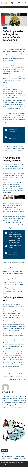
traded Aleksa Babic (19, 333)
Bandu (9, 262)
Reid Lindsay (8, 164)
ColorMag (3, 464)
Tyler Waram (6, 308)
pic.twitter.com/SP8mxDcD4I (16, 133)
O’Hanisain (12, 282)
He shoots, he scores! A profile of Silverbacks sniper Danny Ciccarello (13, 375)
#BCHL (14, 247)
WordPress (11, 464)
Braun (5, 218)
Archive (4, 28)
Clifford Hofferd (7, 43)
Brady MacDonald (20, 115)
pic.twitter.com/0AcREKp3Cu (15, 249)
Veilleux (4, 182)
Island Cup (5, 71)
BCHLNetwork (13, 462)
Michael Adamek (14, 322)
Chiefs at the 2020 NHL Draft (17, 380)
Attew (4, 203)
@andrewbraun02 (13, 238)
